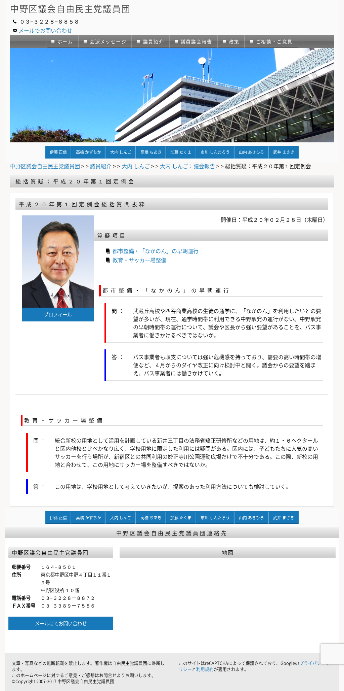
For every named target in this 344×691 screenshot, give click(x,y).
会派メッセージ (108, 41)
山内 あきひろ (251, 152)
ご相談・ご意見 (274, 41)
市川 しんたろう (215, 152)
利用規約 (205, 669)
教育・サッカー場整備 (139, 260)
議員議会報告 (196, 41)
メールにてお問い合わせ (61, 623)
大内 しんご (120, 152)
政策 (234, 41)
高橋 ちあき (151, 152)
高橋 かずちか (88, 152)
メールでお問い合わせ (45, 30)
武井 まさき (283, 152)
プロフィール (58, 314)
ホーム (65, 41)
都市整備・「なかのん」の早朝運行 (156, 251)
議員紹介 (153, 41)
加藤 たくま (180, 152)
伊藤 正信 (58, 152)
